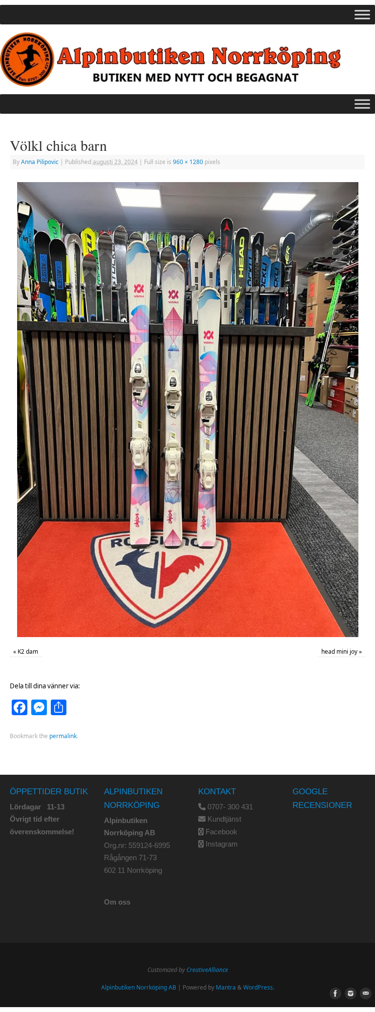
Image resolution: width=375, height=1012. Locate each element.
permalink (63, 736)
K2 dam (28, 651)
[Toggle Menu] (362, 14)
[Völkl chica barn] (187, 409)
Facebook (221, 831)
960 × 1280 (188, 162)
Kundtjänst (224, 819)
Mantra (226, 987)
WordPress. (258, 987)
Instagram (222, 844)
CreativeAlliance (207, 970)
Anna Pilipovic (40, 162)
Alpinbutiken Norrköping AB (138, 987)
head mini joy (339, 651)
